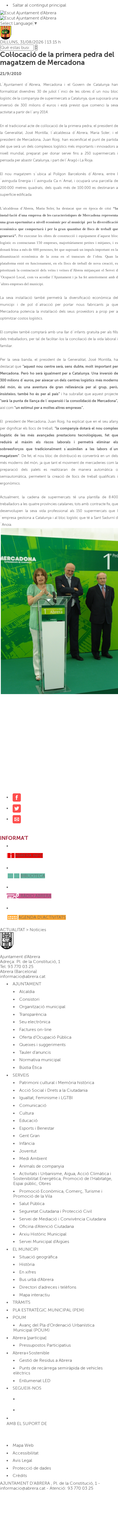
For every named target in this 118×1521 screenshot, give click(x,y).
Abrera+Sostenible (31, 1353)
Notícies (38, 929)
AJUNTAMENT (27, 983)
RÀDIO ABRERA (36, 895)
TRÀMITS (21, 1302)
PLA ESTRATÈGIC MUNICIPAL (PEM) (48, 1310)
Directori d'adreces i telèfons (47, 1287)
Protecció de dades (32, 1468)
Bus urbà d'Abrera (36, 1279)
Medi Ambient (33, 1158)
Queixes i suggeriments (42, 1044)
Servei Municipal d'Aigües (44, 1241)
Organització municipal (42, 1006)
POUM (19, 1317)
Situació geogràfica (38, 1257)
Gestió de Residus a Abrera (45, 1360)
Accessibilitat (25, 1453)
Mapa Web (23, 1445)
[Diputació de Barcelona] (25, 1434)
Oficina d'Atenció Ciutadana (46, 1226)
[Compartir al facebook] (17, 797)
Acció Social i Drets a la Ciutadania (53, 1090)
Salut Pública (31, 1203)
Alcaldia (27, 991)
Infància (27, 1143)
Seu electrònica (34, 1021)
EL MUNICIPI (25, 1249)
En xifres (27, 1272)
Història (27, 1264)
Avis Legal (22, 1460)
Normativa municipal (40, 1059)
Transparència (32, 1014)
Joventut (27, 1151)
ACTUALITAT (12, 929)
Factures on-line (35, 1029)
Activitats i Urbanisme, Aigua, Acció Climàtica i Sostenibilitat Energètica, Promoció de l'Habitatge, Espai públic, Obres (62, 1178)
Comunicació (32, 1105)
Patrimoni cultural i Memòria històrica (56, 1082)
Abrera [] (30, 1337)
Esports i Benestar (36, 1128)
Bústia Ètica (30, 1067)
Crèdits (20, 1475)
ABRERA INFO (29, 855)
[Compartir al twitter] (17, 808)
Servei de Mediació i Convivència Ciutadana (62, 1219)
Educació (28, 1120)
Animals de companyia (41, 1166)
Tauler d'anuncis (35, 1052)
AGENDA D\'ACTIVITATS (42, 917)
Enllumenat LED (34, 1380)
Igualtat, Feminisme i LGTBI (46, 1097)
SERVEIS (21, 1075)
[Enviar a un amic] (17, 818)
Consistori (29, 999)
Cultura (26, 1113)
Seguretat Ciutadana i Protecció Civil (55, 1211)
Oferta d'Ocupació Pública (45, 1037)
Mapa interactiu (34, 1294)
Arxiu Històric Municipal (42, 1234)
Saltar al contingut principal (39, 5)
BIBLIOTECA (33, 875)
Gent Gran (29, 1135)
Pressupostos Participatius (45, 1345)
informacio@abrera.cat (22, 976)
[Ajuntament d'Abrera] (28, 17)
